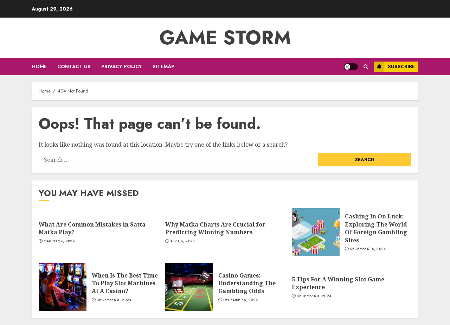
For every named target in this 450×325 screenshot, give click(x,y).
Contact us (74, 66)
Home (39, 66)
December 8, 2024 (114, 300)
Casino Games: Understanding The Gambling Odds (247, 283)
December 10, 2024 (368, 249)
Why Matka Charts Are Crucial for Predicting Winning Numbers (215, 228)
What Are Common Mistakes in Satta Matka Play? (92, 228)
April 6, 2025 (182, 241)
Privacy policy (121, 66)
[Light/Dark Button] (351, 66)
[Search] (365, 67)
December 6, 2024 (240, 300)
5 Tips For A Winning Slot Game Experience (338, 283)
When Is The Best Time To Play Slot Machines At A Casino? (125, 283)
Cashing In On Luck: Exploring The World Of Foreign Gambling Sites (376, 228)
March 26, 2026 (59, 241)
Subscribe (401, 66)
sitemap (163, 66)
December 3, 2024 (314, 296)
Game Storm (225, 38)
